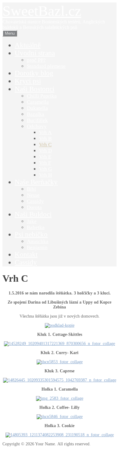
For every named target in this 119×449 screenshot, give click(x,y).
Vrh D (45, 151)
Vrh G (45, 169)
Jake (32, 221)
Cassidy (35, 201)
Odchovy (37, 126)
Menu (10, 33)
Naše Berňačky (36, 182)
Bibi (31, 189)
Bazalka (35, 114)
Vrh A (45, 132)
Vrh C (45, 145)
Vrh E (45, 157)
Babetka (36, 227)
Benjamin (37, 247)
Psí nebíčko (31, 234)
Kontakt (26, 254)
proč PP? (36, 60)
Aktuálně (28, 45)
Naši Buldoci (33, 214)
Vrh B (45, 138)
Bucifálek (37, 120)
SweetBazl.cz (41, 11)
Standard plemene (46, 66)
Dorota (34, 207)
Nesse (33, 195)
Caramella (38, 102)
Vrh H (45, 175)
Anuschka (38, 241)
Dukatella (37, 108)
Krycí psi (28, 81)
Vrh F (45, 163)
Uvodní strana (35, 53)
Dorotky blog (34, 73)
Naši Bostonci (34, 89)
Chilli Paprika (42, 96)
